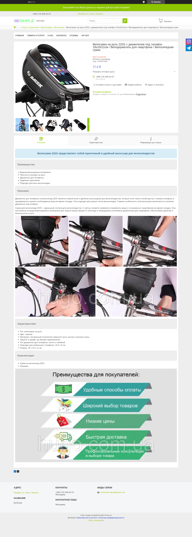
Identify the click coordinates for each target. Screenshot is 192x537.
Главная (19, 35)
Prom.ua (108, 515)
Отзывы (74, 35)
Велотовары (46, 27)
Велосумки (59, 27)
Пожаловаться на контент (87, 518)
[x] (18, 472)
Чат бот (85, 35)
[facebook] (15, 472)
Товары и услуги (35, 35)
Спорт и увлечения (30, 27)
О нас (50, 35)
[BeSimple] (24, 20)
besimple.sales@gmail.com (113, 492)
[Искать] (125, 20)
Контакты (61, 35)
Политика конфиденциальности (111, 518)
